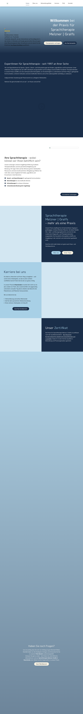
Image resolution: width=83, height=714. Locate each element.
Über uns (35, 3)
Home (27, 3)
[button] (41, 106)
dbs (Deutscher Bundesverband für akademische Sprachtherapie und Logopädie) (60, 337)
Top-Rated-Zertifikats (17, 45)
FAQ (63, 3)
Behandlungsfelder (46, 3)
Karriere (57, 3)
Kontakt (70, 3)
